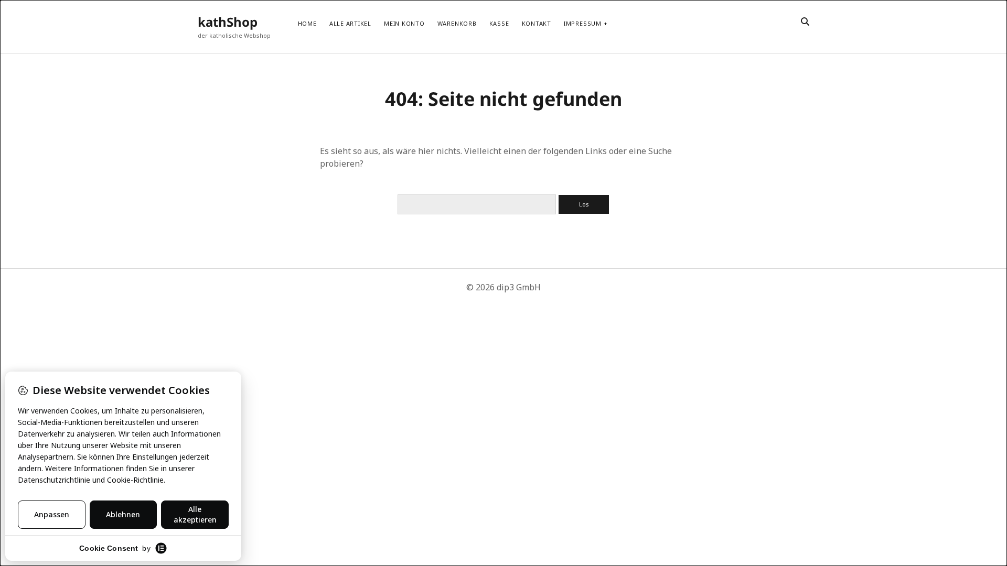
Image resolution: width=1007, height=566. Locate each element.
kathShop (228, 21)
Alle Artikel (350, 23)
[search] (805, 22)
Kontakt (536, 23)
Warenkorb (457, 23)
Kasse (499, 23)
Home (307, 23)
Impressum (583, 23)
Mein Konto (404, 23)
